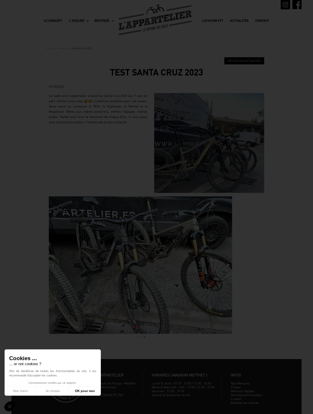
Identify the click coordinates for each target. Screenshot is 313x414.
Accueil (50, 48)
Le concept (53, 21)
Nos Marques (240, 383)
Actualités (239, 21)
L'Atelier (76, 21)
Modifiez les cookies (245, 403)
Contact (262, 21)
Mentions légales (243, 391)
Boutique (101, 21)
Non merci (20, 391)
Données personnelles (246, 395)
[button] (53, 265)
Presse (236, 387)
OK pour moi (85, 391)
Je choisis (53, 391)
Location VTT (212, 21)
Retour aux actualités (244, 61)
